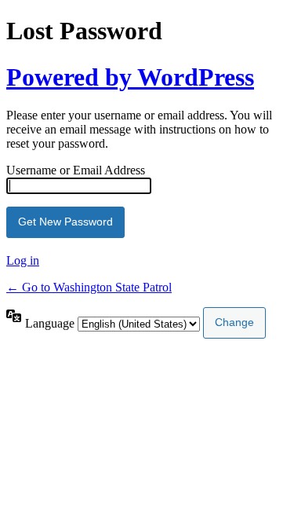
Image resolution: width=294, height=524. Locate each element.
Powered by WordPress (130, 77)
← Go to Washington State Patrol (89, 287)
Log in (22, 260)
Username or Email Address (75, 170)
